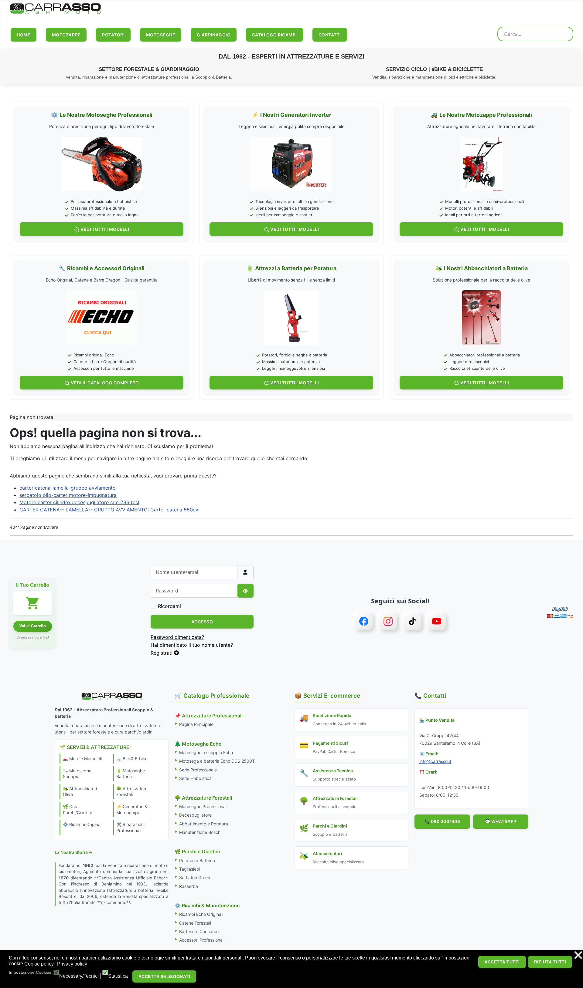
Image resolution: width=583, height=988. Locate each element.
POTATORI (113, 34)
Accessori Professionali (201, 939)
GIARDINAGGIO (213, 34)
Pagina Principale (196, 724)
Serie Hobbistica (195, 778)
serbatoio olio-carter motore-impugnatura (68, 495)
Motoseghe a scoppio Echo (206, 752)
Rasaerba (188, 886)
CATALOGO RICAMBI (274, 34)
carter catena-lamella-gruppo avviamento (67, 488)
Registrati (162, 653)
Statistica (118, 976)
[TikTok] (412, 621)
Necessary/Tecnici (79, 976)
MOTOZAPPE (66, 34)
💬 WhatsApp (501, 821)
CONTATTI (330, 34)
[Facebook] (364, 621)
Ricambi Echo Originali (201, 914)
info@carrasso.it (435, 761)
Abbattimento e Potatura (203, 823)
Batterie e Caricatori (199, 931)
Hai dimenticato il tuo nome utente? (192, 645)
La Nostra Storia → (74, 852)
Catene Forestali (195, 923)
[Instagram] (388, 621)
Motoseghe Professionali (203, 806)
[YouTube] (437, 621)
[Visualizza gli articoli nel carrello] (32, 603)
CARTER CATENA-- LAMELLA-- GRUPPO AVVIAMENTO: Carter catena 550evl (109, 510)
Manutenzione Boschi (200, 832)
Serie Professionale (198, 769)
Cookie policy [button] (39, 963)
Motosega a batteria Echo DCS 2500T (217, 761)
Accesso (202, 621)
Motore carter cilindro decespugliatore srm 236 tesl (79, 502)
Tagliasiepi (189, 869)
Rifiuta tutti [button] (550, 961)
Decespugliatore (195, 815)
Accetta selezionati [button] (164, 976)
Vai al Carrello (32, 626)
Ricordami (169, 606)
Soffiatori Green (194, 877)
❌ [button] (578, 955)
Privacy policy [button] (72, 963)
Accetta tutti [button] (502, 961)
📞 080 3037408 (442, 821)
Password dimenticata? (177, 637)
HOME (23, 34)
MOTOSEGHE (161, 34)
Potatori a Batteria (197, 860)
